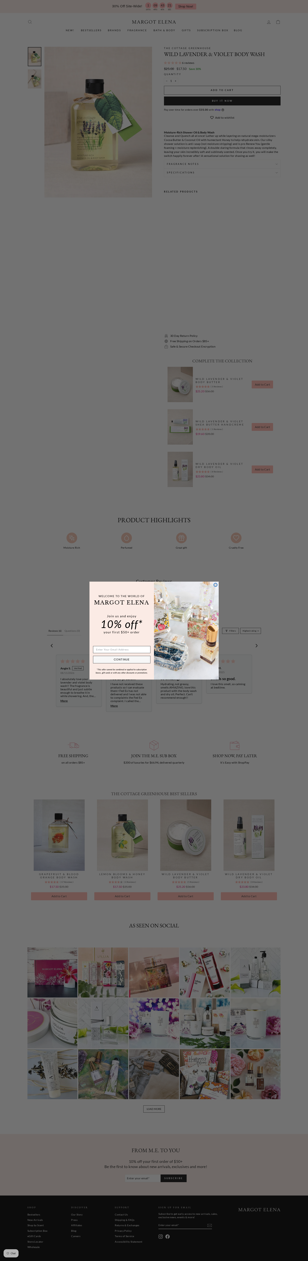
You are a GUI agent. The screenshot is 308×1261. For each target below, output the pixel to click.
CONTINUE (122, 659)
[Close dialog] (215, 585)
